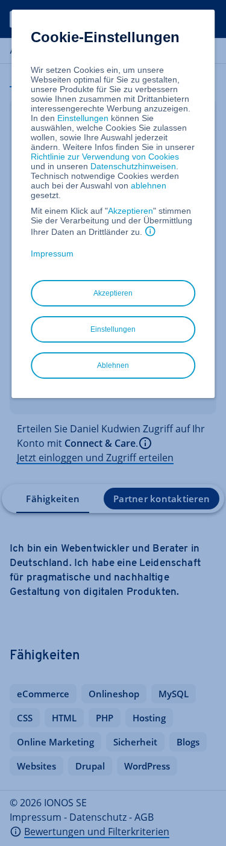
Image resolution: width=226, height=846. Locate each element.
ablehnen (148, 185)
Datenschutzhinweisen (133, 166)
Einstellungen (82, 118)
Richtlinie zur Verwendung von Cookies (105, 156)
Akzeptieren (130, 211)
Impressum (52, 253)
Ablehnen (113, 365)
